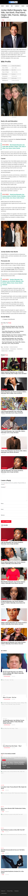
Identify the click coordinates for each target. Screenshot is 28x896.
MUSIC (7, 6)
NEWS (23, 6)
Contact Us (3, 890)
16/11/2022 (9, 20)
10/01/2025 (13, 699)
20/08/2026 (3, 625)
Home (2, 6)
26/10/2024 (13, 747)
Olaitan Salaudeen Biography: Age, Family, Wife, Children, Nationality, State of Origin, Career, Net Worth (13, 328)
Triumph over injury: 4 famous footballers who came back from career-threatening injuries (13, 764)
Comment (3, 487)
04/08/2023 (7, 790)
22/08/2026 (3, 606)
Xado (3, 20)
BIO (12, 6)
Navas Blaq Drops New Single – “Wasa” (12, 746)
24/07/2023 (7, 874)
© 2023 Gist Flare (4, 893)
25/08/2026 (3, 565)
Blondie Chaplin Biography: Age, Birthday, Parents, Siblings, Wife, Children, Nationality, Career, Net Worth (13, 673)
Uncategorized (5, 579)
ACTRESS (3, 869)
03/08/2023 (7, 811)
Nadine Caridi (4, 350)
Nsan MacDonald (7, 676)
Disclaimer (17, 890)
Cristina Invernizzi (13, 347)
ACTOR (2, 785)
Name (2, 503)
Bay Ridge (6, 347)
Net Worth (11, 350)
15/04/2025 (13, 676)
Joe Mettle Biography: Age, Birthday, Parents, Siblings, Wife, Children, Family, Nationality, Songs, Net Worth (13, 722)
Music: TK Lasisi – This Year (9, 697)
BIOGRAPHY (4, 369)
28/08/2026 (3, 414)
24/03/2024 (8, 767)
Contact (17, 6)
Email (2, 509)
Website (3, 515)
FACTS (4, 760)
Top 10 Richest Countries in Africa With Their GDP (13, 829)
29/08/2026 (3, 375)
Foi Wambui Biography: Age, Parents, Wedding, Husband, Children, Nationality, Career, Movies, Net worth (13, 603)
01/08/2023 (7, 853)
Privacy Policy (10, 890)
